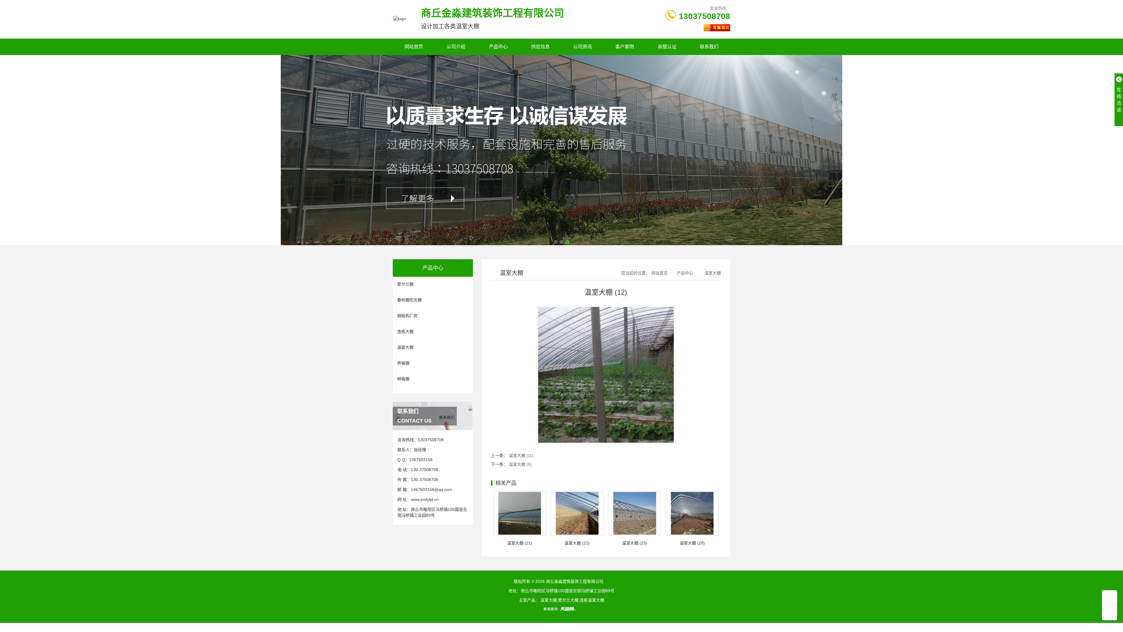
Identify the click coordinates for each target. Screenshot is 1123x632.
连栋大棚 (405, 331)
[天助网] (561, 609)
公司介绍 (456, 46)
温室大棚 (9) (520, 464)
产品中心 (498, 46)
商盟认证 (667, 46)
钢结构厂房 (407, 315)
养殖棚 (403, 363)
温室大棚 (405, 347)
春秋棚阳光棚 (409, 300)
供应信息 (540, 46)
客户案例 (624, 46)
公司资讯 (582, 46)
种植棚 (403, 379)
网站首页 (413, 46)
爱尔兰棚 (405, 284)
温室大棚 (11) (521, 455)
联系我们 (709, 46)
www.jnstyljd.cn (425, 499)
